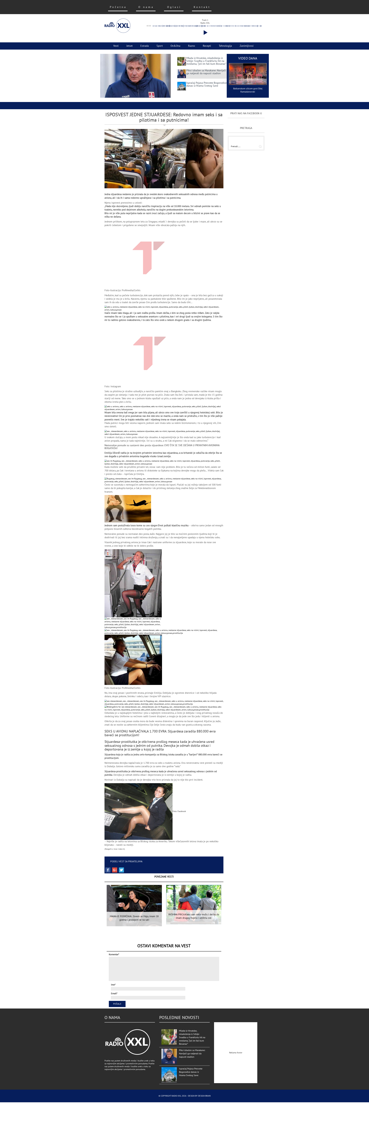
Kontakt (202, 7)
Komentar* (114, 954)
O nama (146, 7)
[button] (205, 32)
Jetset (129, 45)
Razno (191, 45)
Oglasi (174, 7)
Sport (160, 45)
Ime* (113, 984)
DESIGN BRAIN (204, 1096)
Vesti (116, 45)
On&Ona (175, 45)
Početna (118, 7)
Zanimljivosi (247, 45)
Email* (114, 993)
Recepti (207, 45)
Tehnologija (225, 45)
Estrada (144, 45)
